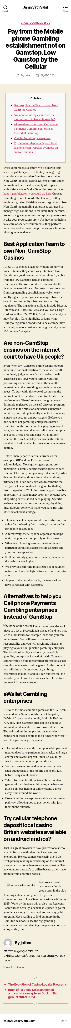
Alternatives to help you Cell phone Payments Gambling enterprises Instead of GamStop (36, 128)
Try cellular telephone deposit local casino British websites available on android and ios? (36, 147)
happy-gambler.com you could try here (27, 194)
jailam (28, 75)
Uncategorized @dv (35, 22)
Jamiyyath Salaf (35, 7)
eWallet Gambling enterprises (32, 138)
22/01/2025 (47, 75)
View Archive (13, 967)
